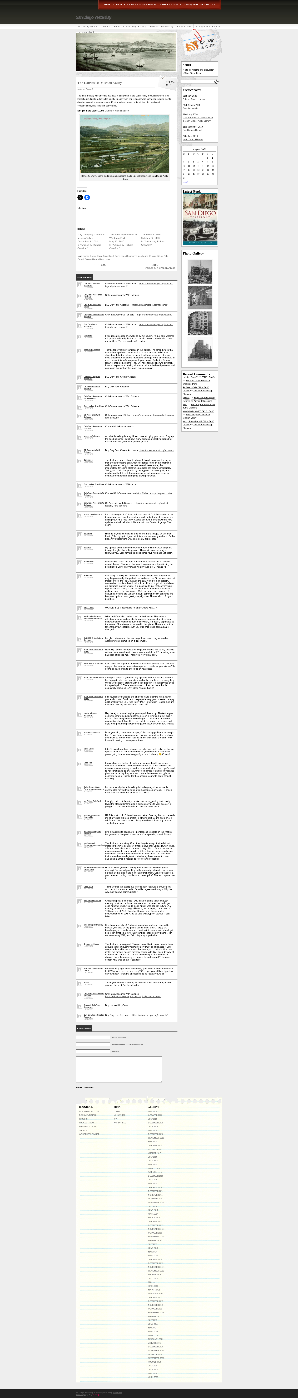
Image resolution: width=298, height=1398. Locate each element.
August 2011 (154, 1316)
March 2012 (154, 1290)
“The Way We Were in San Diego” (135, 4)
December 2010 (155, 1347)
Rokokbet (88, 575)
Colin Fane (88, 763)
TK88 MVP (88, 886)
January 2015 (155, 1187)
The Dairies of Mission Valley (99, 82)
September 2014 (156, 1202)
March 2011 (154, 1335)
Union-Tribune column (199, 4)
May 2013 (152, 1252)
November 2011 (155, 1305)
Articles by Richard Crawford (94, 26)
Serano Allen (91, 259)
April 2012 (153, 1286)
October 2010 (155, 1354)
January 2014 (155, 1221)
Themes (83, 1130)
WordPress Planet (89, 1134)
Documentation (87, 1115)
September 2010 (156, 1358)
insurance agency (92, 732)
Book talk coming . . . (193, 108)
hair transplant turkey (93, 925)
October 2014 (155, 1199)
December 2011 (155, 1301)
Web (185, 404)
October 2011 (155, 1309)
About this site (170, 4)
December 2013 (155, 1225)
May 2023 (152, 1111)
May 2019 (152, 1130)
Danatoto (88, 336)
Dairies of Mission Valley (117, 111)
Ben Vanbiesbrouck (92, 900)
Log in (117, 1111)
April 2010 (153, 1377)
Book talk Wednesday (204, 397)
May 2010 (152, 1373)
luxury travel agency (93, 514)
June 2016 (153, 1161)
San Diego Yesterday (93, 17)
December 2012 (155, 1263)
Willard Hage (104, 259)
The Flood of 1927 (151, 234)
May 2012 (152, 1282)
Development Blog (89, 1111)
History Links (184, 26)
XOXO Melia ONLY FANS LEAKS (198, 411)
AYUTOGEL (89, 607)
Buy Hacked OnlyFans (94, 406)
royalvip (186, 397)
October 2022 (155, 1115)
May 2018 (152, 1142)
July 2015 (152, 1180)
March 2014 (154, 1218)
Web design (81, 1395)
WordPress (120, 1123)
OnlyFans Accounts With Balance (93, 397)
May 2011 (152, 1328)
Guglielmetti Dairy (111, 256)
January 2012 (155, 1297)
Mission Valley (156, 256)
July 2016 (152, 1157)
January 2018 (155, 1145)
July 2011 (152, 1320)
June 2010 (153, 1369)
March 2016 (154, 1168)
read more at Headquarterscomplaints (95, 844)
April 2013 (153, 1256)
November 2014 (155, 1195)
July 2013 (152, 1244)
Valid (120, 1115)
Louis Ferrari (142, 256)
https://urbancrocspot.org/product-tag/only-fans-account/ (133, 996)
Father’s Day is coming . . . (195, 99)
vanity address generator (90, 714)
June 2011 (153, 1324)
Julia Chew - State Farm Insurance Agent (94, 788)
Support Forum (87, 1127)
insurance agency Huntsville (92, 816)
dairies (86, 256)
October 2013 (155, 1233)
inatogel (87, 547)
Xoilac (86, 982)
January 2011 (154, 1343)
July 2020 (152, 1119)
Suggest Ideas (87, 1123)
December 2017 (155, 1149)
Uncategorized (86, 32)
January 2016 (155, 1172)
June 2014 (153, 1210)
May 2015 (152, 1183)
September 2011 (156, 1313)
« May (185, 181)
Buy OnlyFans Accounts (90, 325)
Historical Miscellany (161, 26)
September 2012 (156, 1271)
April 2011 (153, 1332)
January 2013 (155, 1259)
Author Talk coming (203, 401)
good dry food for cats (94, 677)
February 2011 (155, 1339)
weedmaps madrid (92, 350)
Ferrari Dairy (96, 256)
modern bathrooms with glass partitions (93, 617)
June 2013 (153, 1248)
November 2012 (155, 1267)
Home (107, 4)
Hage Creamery (128, 256)
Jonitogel (88, 533)
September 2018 (156, 1138)
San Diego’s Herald (192, 130)
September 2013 (156, 1237)
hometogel (88, 561)
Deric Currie (89, 749)
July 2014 (152, 1206)
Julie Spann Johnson (93, 663)
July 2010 (152, 1366)
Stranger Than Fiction (207, 26)
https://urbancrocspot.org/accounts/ (150, 305)
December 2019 (155, 1123)
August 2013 (154, 1240)
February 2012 (155, 1294)
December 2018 (155, 1134)
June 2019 (153, 1127)
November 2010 (155, 1351)
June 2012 (153, 1278)
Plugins (83, 1119)
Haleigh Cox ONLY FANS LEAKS (199, 377)
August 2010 (154, 1362)
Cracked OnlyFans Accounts (92, 284)
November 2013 (155, 1229)
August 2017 (154, 1153)
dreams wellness (91, 944)
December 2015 (155, 1176)
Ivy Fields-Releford (92, 801)
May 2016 (152, 1164)
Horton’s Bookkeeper (193, 139)
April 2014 (153, 1214)
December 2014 (155, 1191)
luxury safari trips (92, 436)
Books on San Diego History (130, 26)
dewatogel (88, 460)
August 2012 (154, 1275)
